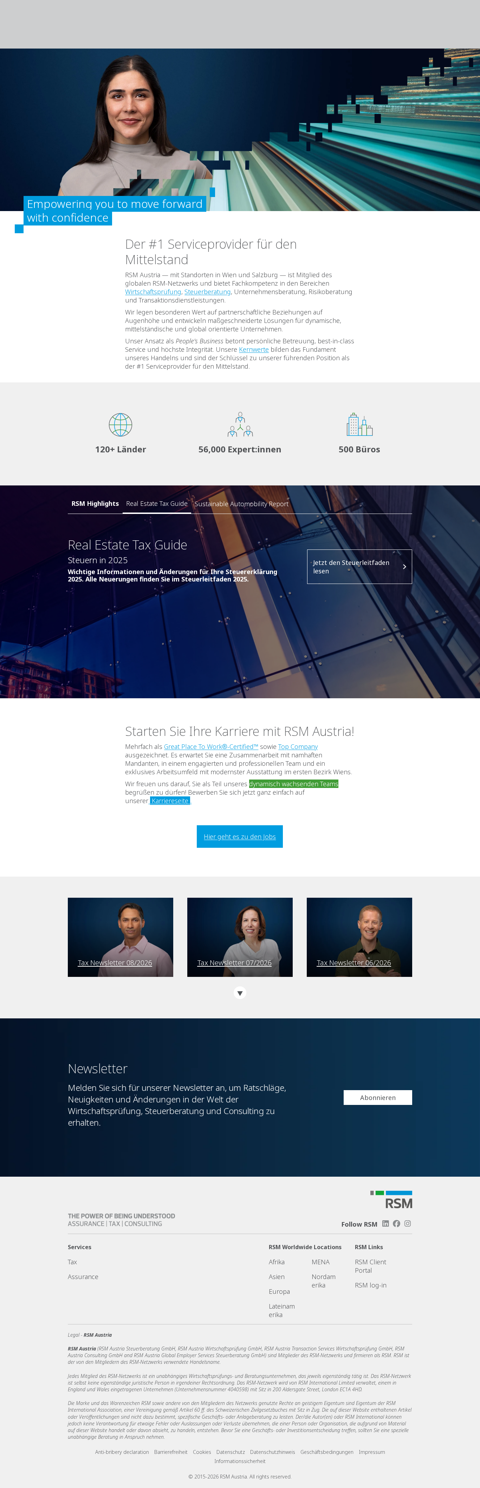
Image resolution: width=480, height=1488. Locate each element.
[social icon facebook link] (396, 1223)
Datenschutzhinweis (272, 1452)
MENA (321, 1262)
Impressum (372, 1452)
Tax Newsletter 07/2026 (234, 963)
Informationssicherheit (240, 1461)
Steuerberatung (207, 291)
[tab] (157, 504)
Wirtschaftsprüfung (153, 291)
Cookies (202, 1452)
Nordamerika (324, 1280)
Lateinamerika (282, 1310)
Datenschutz (230, 1452)
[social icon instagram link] (407, 1223)
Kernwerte (254, 349)
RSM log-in (371, 1285)
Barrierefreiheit (171, 1452)
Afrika (277, 1262)
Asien (277, 1276)
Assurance (83, 1276)
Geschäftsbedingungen (326, 1452)
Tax (72, 1262)
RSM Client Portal (370, 1266)
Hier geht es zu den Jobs (240, 836)
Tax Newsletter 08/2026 (115, 963)
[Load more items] (240, 992)
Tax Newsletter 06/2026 (354, 963)
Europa (279, 1291)
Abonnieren (378, 1097)
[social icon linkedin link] (385, 1223)
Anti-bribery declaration (122, 1452)
